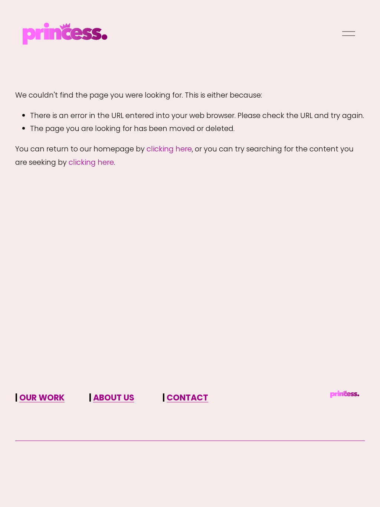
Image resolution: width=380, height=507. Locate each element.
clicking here (169, 149)
